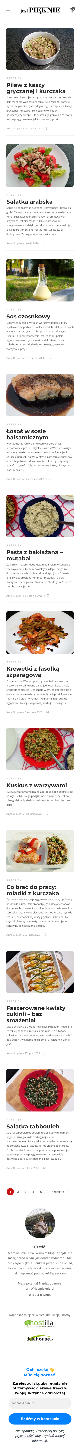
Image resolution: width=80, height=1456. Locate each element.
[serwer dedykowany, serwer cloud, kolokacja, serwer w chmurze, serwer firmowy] (40, 1323)
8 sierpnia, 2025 (33, 595)
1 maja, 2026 (32, 243)
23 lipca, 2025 (32, 1053)
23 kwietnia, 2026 (35, 358)
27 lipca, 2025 (32, 934)
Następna (58, 1191)
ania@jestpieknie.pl (40, 1288)
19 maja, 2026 (32, 128)
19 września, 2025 (34, 478)
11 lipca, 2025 (32, 1168)
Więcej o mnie (40, 1295)
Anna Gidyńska (15, 128)
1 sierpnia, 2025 (33, 813)
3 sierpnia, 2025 (33, 712)
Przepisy (14, 78)
